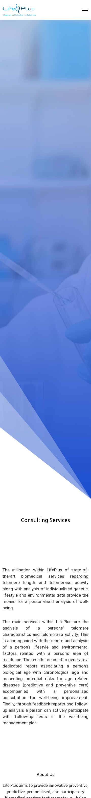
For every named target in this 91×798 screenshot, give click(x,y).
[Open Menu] (85, 10)
